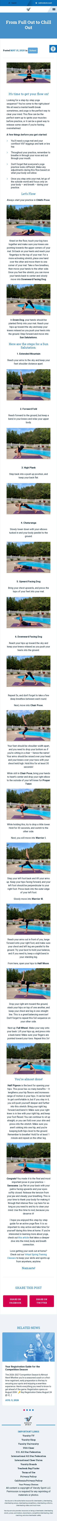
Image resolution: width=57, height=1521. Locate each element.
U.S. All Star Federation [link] (28, 1452)
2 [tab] (27, 1410)
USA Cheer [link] (28, 1448)
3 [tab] (30, 1410)
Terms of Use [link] (28, 1472)
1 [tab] (24, 1410)
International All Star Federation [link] (28, 1456)
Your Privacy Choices (28, 1484)
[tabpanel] (28, 1368)
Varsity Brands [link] (28, 1464)
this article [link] (23, 1237)
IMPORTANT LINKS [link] (28, 1431)
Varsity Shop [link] (28, 1439)
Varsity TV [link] (28, 1435)
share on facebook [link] (15, 1301)
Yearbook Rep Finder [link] (28, 1468)
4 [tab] (33, 1410)
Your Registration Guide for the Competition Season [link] (22, 1368)
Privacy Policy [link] (28, 1476)
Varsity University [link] (28, 1443)
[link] (53, 49)
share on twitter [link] (41, 1301)
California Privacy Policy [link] (29, 1480)
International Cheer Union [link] (29, 1460)
